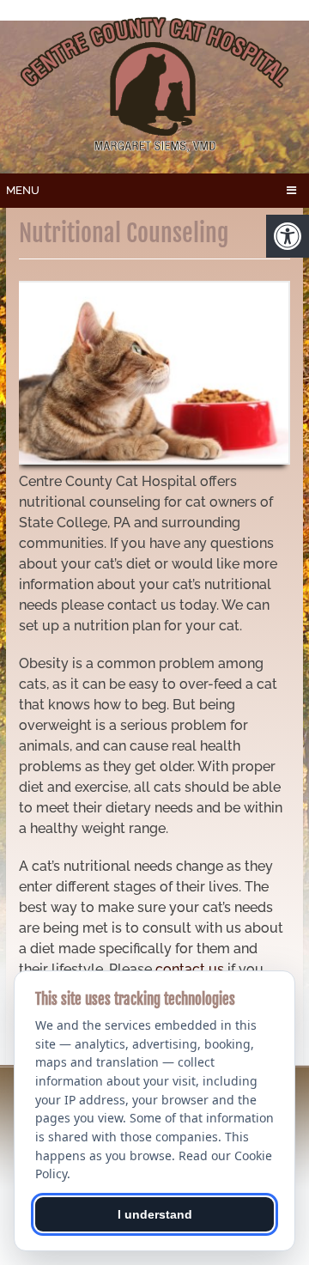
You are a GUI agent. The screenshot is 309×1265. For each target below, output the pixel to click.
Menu (22, 190)
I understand (155, 1214)
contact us (189, 969)
